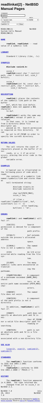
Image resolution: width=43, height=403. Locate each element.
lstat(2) (10, 349)
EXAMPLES (5, 166)
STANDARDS (6, 357)
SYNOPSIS (5, 63)
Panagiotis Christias (33, 400)
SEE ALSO (5, 345)
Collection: (6, 22)
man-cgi (22, 400)
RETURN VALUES (8, 143)
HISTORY (5, 376)
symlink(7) (6, 351)
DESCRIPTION (7, 94)
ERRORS (4, 214)
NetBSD (35, 399)
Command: (5, 13)
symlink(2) (32, 349)
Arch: (32, 17)
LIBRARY (5, 52)
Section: (5, 17)
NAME (3, 40)
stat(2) (21, 349)
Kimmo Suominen (6, 400)
